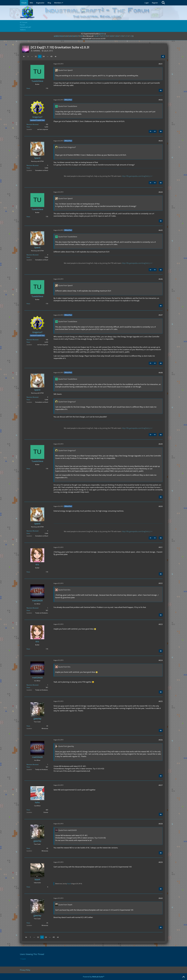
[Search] (163, 2)
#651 (161, 547)
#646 (161, 279)
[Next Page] (55, 56)
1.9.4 (116, 36)
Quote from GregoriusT (67, 147)
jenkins (102, 34)
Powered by (93, 977)
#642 (161, 100)
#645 (161, 230)
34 (44, 56)
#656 (161, 740)
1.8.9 (111, 36)
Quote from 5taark (65, 905)
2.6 (73, 36)
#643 (161, 141)
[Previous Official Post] (151, 131)
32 (36, 56)
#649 (161, 444)
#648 (161, 372)
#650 (161, 506)
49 (51, 56)
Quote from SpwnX (65, 70)
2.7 (77, 36)
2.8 (81, 36)
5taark (69, 884)
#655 (161, 701)
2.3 (66, 36)
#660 (161, 898)
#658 (161, 824)
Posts (28, 88)
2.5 (70, 36)
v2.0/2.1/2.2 (58, 36)
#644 (161, 192)
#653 (161, 624)
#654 (161, 660)
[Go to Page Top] (183, 977)
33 (40, 56)
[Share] (163, 56)
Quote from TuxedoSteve (67, 106)
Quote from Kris (64, 590)
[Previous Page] (24, 56)
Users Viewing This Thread (32, 954)
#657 (161, 785)
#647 (161, 315)
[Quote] (161, 90)
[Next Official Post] (155, 131)
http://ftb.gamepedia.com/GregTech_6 (136, 176)
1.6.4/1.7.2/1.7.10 (101, 36)
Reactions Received (32, 124)
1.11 (126, 36)
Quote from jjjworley (66, 746)
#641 (161, 64)
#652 (161, 583)
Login (147, 3)
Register (155, 3)
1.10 (121, 36)
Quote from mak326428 (67, 830)
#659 (161, 862)
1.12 (131, 36)
